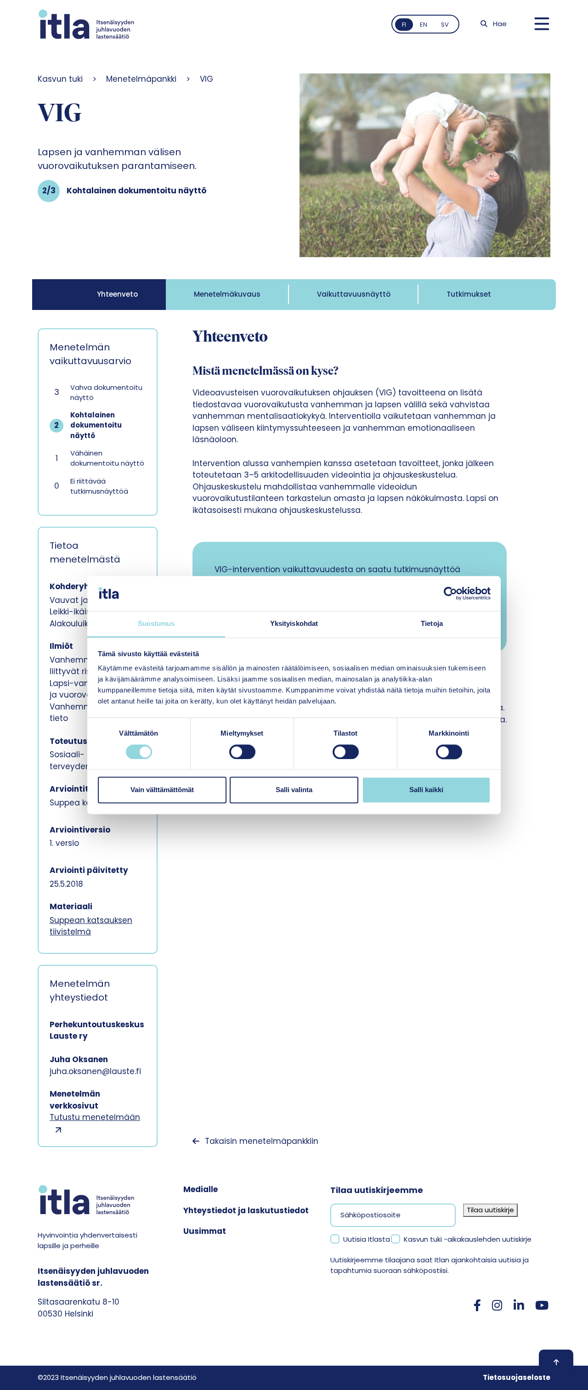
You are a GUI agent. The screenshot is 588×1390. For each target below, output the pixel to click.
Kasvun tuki (60, 78)
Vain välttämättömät (162, 790)
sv (445, 24)
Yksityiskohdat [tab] (294, 624)
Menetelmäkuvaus (227, 294)
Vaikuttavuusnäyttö (353, 294)
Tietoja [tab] (432, 624)
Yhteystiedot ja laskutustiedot (246, 1210)
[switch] (242, 751)
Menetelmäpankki (141, 78)
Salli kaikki (426, 790)
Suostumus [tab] (156, 624)
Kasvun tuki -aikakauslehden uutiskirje (467, 1239)
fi (404, 24)
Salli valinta (294, 790)
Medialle (200, 1189)
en (423, 24)
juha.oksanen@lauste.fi (95, 1071)
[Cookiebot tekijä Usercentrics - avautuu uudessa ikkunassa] (450, 593)
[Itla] (86, 24)
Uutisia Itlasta (366, 1239)
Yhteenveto (117, 294)
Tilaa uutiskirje (490, 1210)
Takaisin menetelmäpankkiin (261, 1141)
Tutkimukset (469, 294)
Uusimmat (204, 1231)
